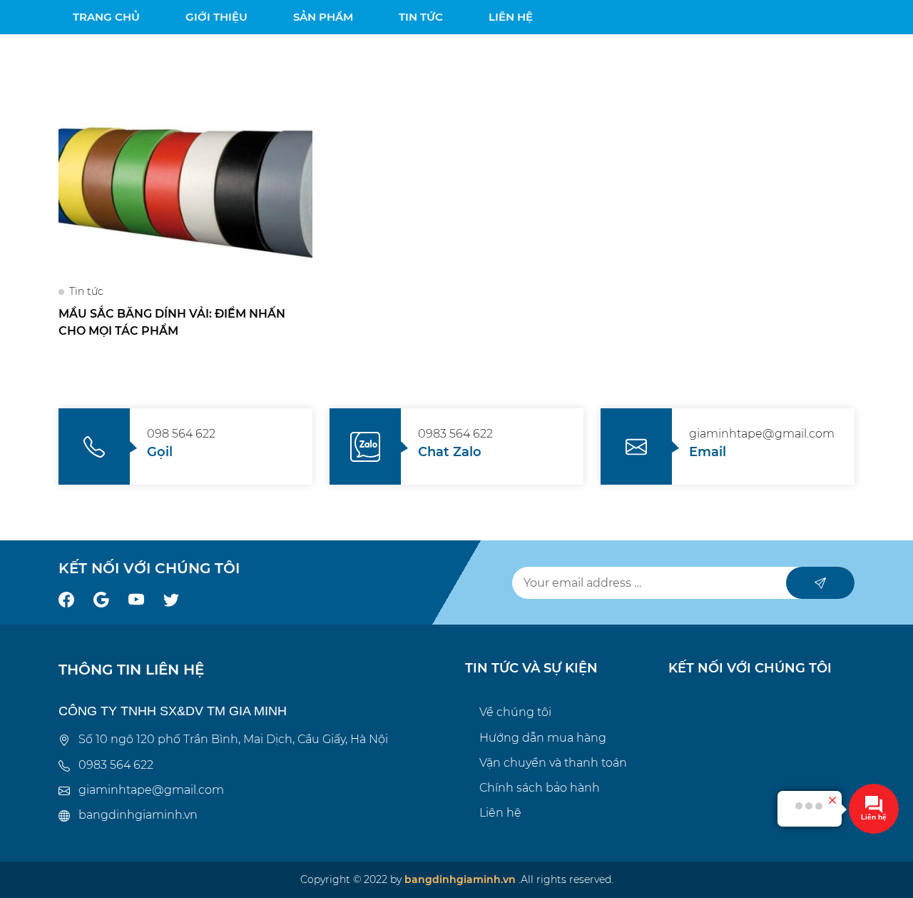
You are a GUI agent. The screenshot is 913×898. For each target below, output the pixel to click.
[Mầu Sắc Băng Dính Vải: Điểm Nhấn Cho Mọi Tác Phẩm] (185, 191)
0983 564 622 (115, 765)
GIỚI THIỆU (216, 17)
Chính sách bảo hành (539, 787)
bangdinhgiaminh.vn (138, 815)
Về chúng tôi (515, 712)
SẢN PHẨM (323, 17)
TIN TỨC (421, 17)
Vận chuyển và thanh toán (553, 763)
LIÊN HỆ (511, 17)
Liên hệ (500, 812)
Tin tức (86, 291)
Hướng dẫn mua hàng (542, 738)
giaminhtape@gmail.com (151, 790)
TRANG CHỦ (106, 17)
